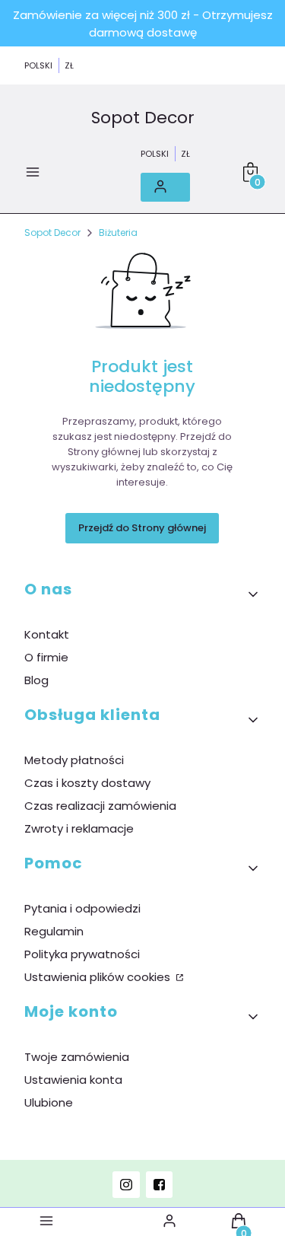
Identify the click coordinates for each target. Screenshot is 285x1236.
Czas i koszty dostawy (87, 783)
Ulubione (48, 1102)
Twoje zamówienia (76, 1057)
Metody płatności (74, 760)
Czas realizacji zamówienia (100, 806)
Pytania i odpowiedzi (82, 908)
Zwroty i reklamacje (79, 828)
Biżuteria (118, 232)
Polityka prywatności (82, 954)
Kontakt (46, 634)
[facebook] (159, 1184)
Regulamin (54, 931)
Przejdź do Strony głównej (142, 528)
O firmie (46, 657)
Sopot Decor (143, 118)
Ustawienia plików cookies (98, 977)
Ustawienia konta (73, 1080)
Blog (36, 680)
